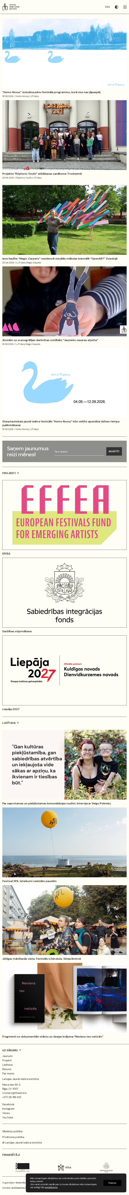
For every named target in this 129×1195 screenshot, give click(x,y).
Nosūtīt (114, 451)
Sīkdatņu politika (12, 1131)
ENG (107, 6)
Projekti (7, 1060)
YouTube (7, 1117)
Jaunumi (7, 1056)
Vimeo (6, 1113)
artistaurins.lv (19, 1188)
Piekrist (112, 1182)
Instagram (8, 1108)
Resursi (6, 1069)
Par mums (8, 1073)
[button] (119, 7)
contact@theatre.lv (14, 1093)
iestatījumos (51, 1187)
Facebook (8, 1104)
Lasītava (7, 1065)
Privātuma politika (13, 1137)
